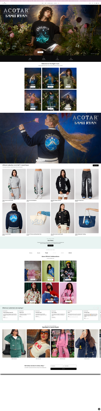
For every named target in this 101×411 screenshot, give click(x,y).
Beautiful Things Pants (79, 200)
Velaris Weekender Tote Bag (80, 234)
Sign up (63, 368)
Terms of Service (56, 384)
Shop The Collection (40, 160)
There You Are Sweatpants (31, 200)
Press (47, 380)
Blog (46, 378)
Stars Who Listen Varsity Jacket (57, 234)
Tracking (55, 380)
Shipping (55, 379)
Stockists (47, 382)
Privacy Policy (56, 386)
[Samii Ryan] (4, 3)
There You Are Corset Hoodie (7, 200)
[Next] (98, 308)
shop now (40, 52)
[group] (50, 315)
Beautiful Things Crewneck (56, 200)
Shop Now (33, 86)
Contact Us (56, 376)
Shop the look (14, 358)
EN (92, 3)
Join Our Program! (57, 378)
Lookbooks (47, 379)
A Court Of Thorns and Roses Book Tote (34, 234)
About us (47, 376)
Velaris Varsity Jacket (6, 234)
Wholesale (47, 383)
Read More (50, 245)
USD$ (90, 3)
